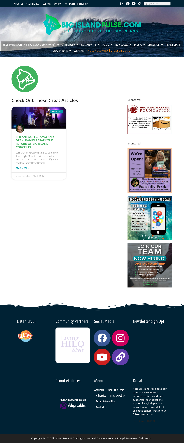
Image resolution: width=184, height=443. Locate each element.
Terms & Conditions (106, 401)
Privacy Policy (117, 395)
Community (88, 44)
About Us (18, 3)
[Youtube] (133, 3)
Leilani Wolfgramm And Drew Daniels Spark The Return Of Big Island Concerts (35, 142)
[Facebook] (128, 3)
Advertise (101, 395)
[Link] (139, 3)
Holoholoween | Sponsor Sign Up (110, 50)
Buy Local (121, 44)
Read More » (22, 168)
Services (47, 3)
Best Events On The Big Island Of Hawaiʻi (29, 44)
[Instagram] (122, 3)
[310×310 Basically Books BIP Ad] (150, 191)
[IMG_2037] (150, 239)
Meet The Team (116, 389)
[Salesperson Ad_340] (150, 286)
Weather (79, 50)
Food (105, 44)
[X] (150, 133)
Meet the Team (33, 3)
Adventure (60, 50)
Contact (58, 3)
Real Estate (173, 44)
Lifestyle (154, 44)
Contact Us (101, 407)
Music (138, 44)
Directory (68, 44)
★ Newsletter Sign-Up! (76, 3)
